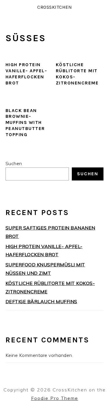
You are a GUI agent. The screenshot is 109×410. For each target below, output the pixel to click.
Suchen (14, 163)
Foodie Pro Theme (54, 398)
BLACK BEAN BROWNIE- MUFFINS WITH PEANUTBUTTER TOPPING (25, 122)
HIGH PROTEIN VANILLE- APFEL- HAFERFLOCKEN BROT (26, 73)
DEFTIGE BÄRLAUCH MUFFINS (41, 301)
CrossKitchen (54, 7)
